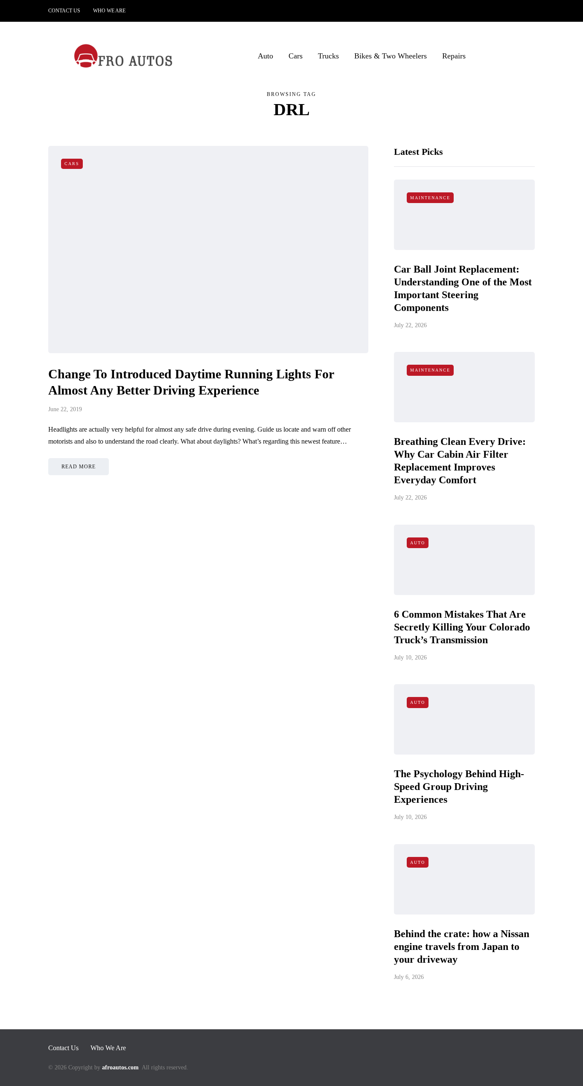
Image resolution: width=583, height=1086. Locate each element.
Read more (78, 467)
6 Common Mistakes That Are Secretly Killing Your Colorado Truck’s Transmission (462, 627)
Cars (296, 56)
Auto (265, 56)
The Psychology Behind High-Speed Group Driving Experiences (459, 786)
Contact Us (64, 11)
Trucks (328, 56)
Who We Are (109, 11)
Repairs (454, 56)
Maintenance (430, 197)
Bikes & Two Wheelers (390, 56)
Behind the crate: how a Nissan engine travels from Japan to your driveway (461, 946)
